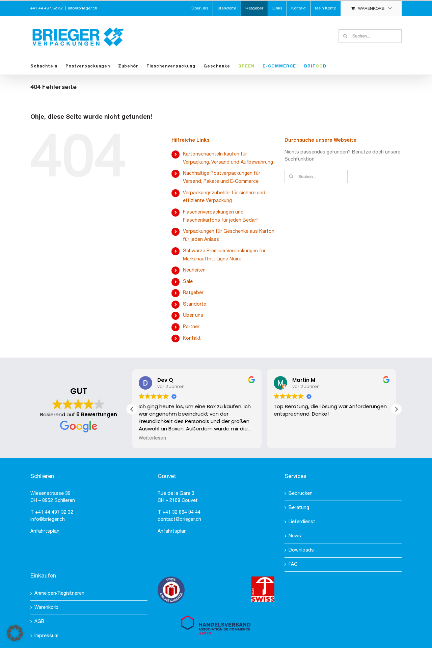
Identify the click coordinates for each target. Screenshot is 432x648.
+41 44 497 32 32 (54, 512)
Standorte (194, 304)
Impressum (46, 636)
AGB (39, 622)
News (295, 536)
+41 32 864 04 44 (181, 512)
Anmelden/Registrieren (59, 593)
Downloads (301, 550)
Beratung (299, 508)
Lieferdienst (302, 522)
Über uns (193, 315)
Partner (191, 327)
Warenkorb (46, 607)
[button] (396, 409)
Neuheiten (194, 270)
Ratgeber (193, 293)
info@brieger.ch (82, 8)
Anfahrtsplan (44, 531)
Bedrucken (301, 493)
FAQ (293, 564)
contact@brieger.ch (179, 519)
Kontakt (192, 338)
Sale (188, 282)
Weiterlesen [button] (152, 438)
